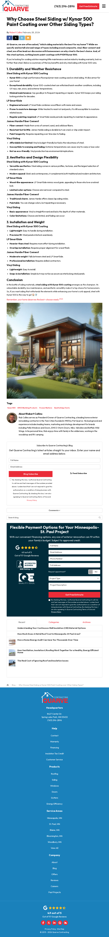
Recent (21, 622)
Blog (55, 868)
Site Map (60, 929)
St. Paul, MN (54, 824)
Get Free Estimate (88, 6)
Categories (54, 622)
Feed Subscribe (79, 473)
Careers (54, 886)
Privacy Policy (32, 500)
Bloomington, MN (54, 836)
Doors (54, 791)
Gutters (54, 797)
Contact (54, 735)
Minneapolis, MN (54, 818)
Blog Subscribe (31, 474)
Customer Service (54, 759)
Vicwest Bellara (45, 408)
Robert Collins (15, 32)
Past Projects (54, 892)
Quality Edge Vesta (62, 408)
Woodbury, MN (54, 842)
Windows (54, 785)
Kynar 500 (11, 408)
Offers (54, 874)
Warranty (54, 741)
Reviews (54, 880)
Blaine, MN (54, 830)
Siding (54, 779)
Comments (53, 510)
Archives (87, 622)
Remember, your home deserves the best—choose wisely (33, 299)
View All (54, 848)
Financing (54, 747)
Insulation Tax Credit (54, 753)
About (54, 862)
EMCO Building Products (27, 408)
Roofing (54, 773)
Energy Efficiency (54, 803)
